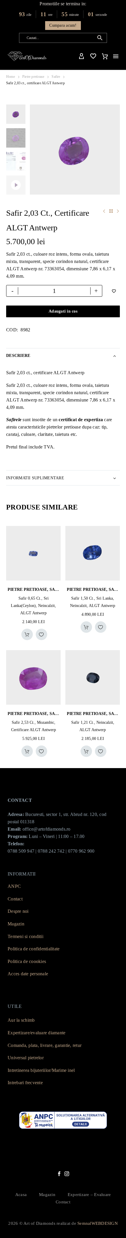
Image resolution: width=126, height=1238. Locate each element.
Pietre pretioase (33, 77)
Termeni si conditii (25, 936)
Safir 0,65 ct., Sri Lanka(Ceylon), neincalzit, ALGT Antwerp (33, 605)
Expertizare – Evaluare (89, 1195)
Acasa (21, 1195)
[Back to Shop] (111, 211)
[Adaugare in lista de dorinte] (41, 634)
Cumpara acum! (62, 25)
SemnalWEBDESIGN (97, 1223)
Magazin (16, 923)
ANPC (14, 886)
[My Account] (81, 56)
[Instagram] (66, 1173)
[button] (99, 38)
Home (10, 77)
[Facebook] (59, 1173)
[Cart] (104, 56)
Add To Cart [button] (27, 634)
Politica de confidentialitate (33, 948)
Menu (115, 56)
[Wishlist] (93, 56)
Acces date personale (28, 973)
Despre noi (18, 911)
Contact (15, 898)
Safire (56, 77)
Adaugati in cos (63, 311)
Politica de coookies (27, 961)
